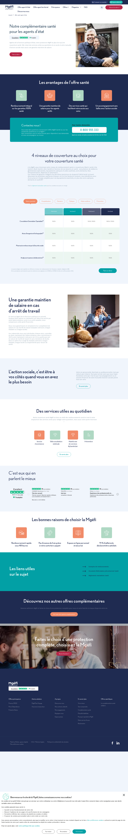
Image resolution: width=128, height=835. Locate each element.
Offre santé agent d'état (21, 15)
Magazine (75, 7)
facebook (112, 743)
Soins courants (30, 201)
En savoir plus (83, 386)
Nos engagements (60, 710)
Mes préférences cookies (17, 744)
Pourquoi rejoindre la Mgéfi (85, 717)
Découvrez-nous (23, 11)
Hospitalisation (46, 201)
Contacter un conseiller (100, 2)
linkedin (117, 743)
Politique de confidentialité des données (57, 742)
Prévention (100, 201)
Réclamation (81, 723)
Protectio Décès (13, 710)
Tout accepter (79, 831)
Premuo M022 (13, 703)
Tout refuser (48, 831)
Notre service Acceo (84, 720)
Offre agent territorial (40, 7)
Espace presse (59, 717)
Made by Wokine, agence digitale (19, 742)
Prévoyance (55, 7)
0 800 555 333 (89, 130)
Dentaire (60, 201)
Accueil (10, 15)
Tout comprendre (83, 707)
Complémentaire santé (84, 710)
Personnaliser (63, 831)
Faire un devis (16, 54)
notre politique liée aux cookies (29, 826)
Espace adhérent (116, 2)
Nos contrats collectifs (61, 707)
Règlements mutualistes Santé (99, 575)
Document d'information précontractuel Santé (103, 571)
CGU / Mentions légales (37, 742)
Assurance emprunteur (38, 707)
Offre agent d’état (24, 7)
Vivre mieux (81, 703)
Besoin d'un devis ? (114, 7)
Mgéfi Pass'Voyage (37, 703)
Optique (71, 201)
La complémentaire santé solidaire (108, 704)
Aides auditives (85, 201)
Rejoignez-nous (59, 713)
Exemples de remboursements (99, 567)
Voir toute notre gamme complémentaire (64, 614)
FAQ (85, 7)
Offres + (66, 7)
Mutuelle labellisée (83, 713)
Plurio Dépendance (14, 707)
